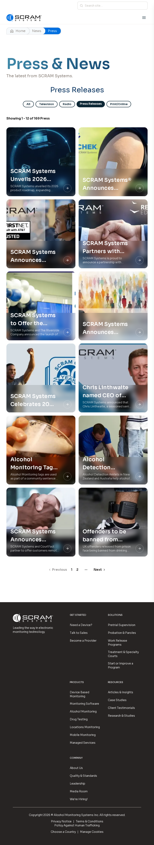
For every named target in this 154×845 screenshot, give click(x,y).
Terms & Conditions (89, 821)
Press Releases (91, 103)
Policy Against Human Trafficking (77, 825)
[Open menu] (144, 17)
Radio (67, 104)
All (28, 104)
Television (46, 104)
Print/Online (119, 104)
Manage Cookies (91, 832)
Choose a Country (63, 832)
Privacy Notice (61, 821)
